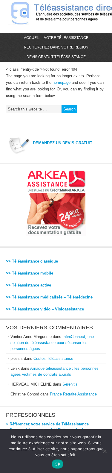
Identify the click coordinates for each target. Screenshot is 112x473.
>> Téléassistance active (28, 285)
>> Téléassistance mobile (29, 273)
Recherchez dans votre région (56, 47)
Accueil (32, 38)
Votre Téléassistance (66, 38)
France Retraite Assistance (73, 394)
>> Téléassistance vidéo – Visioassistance (45, 309)
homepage (61, 82)
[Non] (105, 451)
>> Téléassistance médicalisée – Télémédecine (49, 297)
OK (57, 464)
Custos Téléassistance (53, 358)
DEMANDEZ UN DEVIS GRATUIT (62, 143)
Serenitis (70, 384)
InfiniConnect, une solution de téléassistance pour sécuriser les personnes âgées (52, 342)
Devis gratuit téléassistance (56, 57)
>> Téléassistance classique (32, 261)
